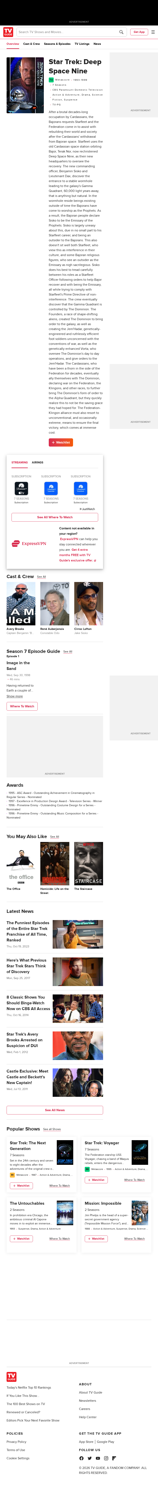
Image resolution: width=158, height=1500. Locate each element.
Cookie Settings (18, 1458)
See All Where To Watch (55, 517)
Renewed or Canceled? (23, 1412)
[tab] (20, 463)
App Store (86, 1442)
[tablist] (55, 463)
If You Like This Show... (23, 1396)
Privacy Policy (16, 1442)
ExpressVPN (69, 539)
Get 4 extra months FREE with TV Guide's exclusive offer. (76, 555)
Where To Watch (22, 706)
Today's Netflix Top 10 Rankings (29, 1388)
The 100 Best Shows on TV (26, 1404)
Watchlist (63, 442)
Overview (13, 44)
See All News (55, 1110)
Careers (84, 1409)
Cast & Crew (31, 44)
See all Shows (52, 1129)
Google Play (105, 1442)
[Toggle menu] (153, 32)
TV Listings (82, 44)
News (97, 44)
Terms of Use (16, 1450)
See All (41, 577)
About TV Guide (90, 1392)
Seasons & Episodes (57, 44)
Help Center (87, 1417)
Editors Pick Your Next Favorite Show (33, 1420)
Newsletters (87, 1401)
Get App (139, 32)
